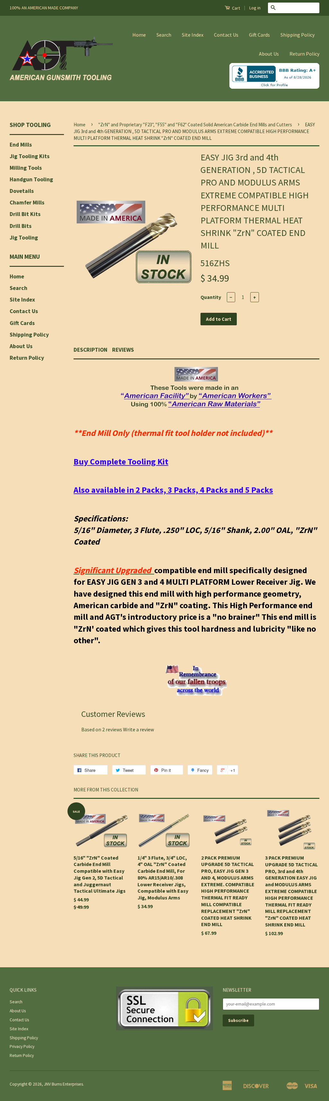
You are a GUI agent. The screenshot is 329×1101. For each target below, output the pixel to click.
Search (163, 35)
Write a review (138, 729)
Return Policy (304, 53)
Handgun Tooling (31, 179)
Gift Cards (259, 35)
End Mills (21, 144)
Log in (255, 8)
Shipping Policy (297, 35)
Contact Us (226, 35)
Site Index (192, 35)
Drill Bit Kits (25, 214)
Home (139, 35)
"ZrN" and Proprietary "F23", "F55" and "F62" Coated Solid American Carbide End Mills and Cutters (195, 125)
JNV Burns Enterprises (63, 1084)
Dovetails (22, 190)
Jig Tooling (24, 237)
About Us (269, 53)
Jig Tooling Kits (29, 156)
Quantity (210, 297)
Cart (235, 8)
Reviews (123, 349)
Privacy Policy (22, 1046)
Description (90, 349)
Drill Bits (20, 226)
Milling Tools (26, 167)
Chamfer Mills (27, 202)
